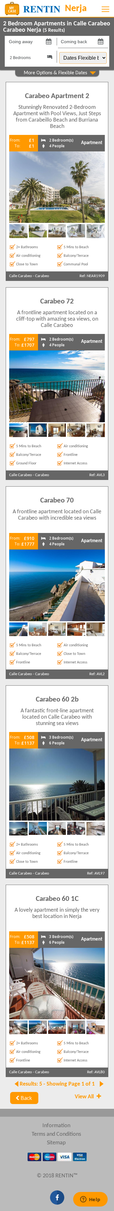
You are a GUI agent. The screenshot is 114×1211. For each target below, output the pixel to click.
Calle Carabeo (20, 276)
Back (26, 1098)
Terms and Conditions (56, 1134)
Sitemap (56, 1143)
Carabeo (42, 276)
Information (56, 1126)
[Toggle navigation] (105, 9)
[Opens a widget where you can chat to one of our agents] (90, 1200)
